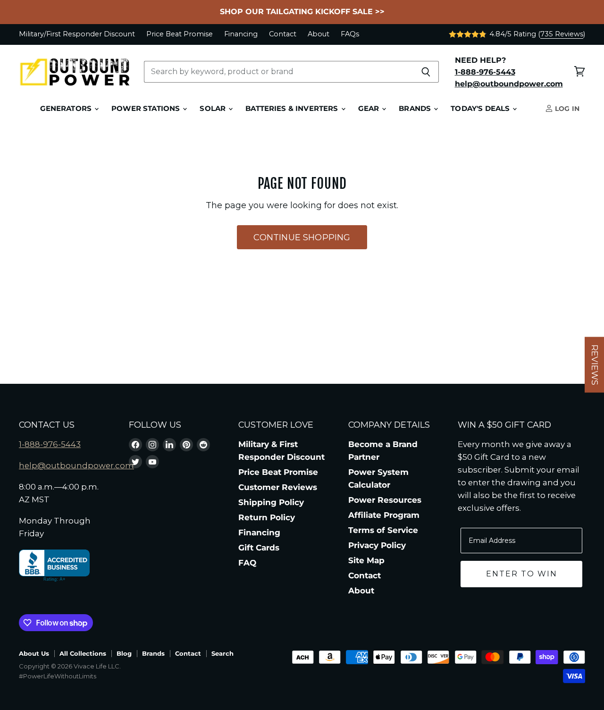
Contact (282, 34)
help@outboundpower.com (76, 465)
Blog (124, 653)
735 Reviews (561, 34)
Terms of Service (383, 530)
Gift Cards (258, 547)
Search (222, 653)
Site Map (366, 560)
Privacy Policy (377, 545)
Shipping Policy (271, 502)
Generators (67, 108)
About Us (34, 653)
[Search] (426, 72)
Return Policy (266, 517)
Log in (566, 108)
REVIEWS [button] (594, 365)
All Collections (82, 653)
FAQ (247, 562)
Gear (369, 108)
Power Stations (146, 108)
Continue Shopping (301, 237)
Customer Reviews (277, 487)
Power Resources (384, 500)
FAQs (350, 34)
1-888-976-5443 (50, 444)
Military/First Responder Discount (77, 34)
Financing (241, 34)
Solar (213, 108)
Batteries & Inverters (292, 108)
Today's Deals (481, 108)
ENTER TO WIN (521, 573)
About (318, 34)
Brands (416, 108)
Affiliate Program (383, 515)
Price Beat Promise (179, 34)
